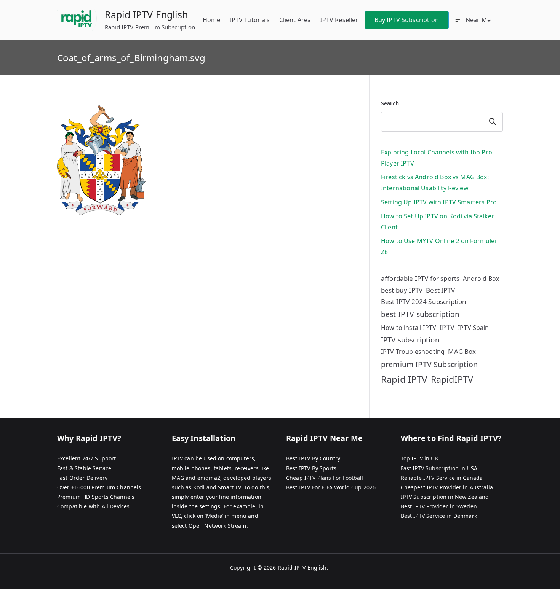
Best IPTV (440, 290)
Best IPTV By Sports (311, 468)
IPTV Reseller (339, 20)
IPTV (447, 327)
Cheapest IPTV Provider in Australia (447, 487)
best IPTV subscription (420, 314)
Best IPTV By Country (313, 458)
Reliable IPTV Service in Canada (442, 477)
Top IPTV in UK (419, 458)
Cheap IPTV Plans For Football (324, 477)
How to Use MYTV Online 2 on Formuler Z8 (439, 246)
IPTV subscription (410, 339)
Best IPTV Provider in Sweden (439, 506)
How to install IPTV (408, 327)
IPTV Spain (473, 327)
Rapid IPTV (404, 379)
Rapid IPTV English (146, 14)
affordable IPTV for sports (420, 278)
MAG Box (462, 351)
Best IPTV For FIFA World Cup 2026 (331, 487)
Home (212, 20)
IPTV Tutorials (249, 20)
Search (390, 103)
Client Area (295, 20)
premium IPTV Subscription (429, 364)
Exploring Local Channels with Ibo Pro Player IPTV (436, 157)
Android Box (481, 278)
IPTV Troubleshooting (413, 351)
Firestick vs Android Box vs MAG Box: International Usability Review (435, 182)
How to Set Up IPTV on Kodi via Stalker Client (437, 221)
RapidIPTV (452, 379)
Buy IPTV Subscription (406, 20)
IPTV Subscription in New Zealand (445, 496)
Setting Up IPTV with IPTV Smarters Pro (439, 202)
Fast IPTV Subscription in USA (439, 468)
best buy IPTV (401, 290)
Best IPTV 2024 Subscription (423, 301)
